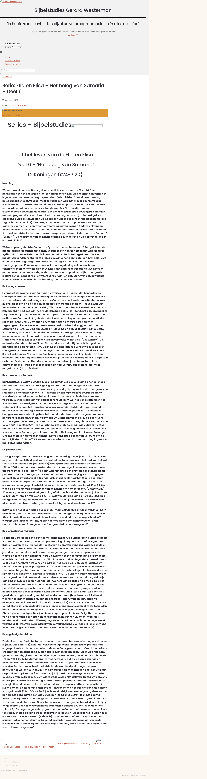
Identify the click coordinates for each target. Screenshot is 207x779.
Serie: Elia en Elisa (19, 105)
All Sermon (7, 76)
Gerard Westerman (11, 115)
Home (7, 758)
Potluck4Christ (139, 775)
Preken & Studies (12, 762)
